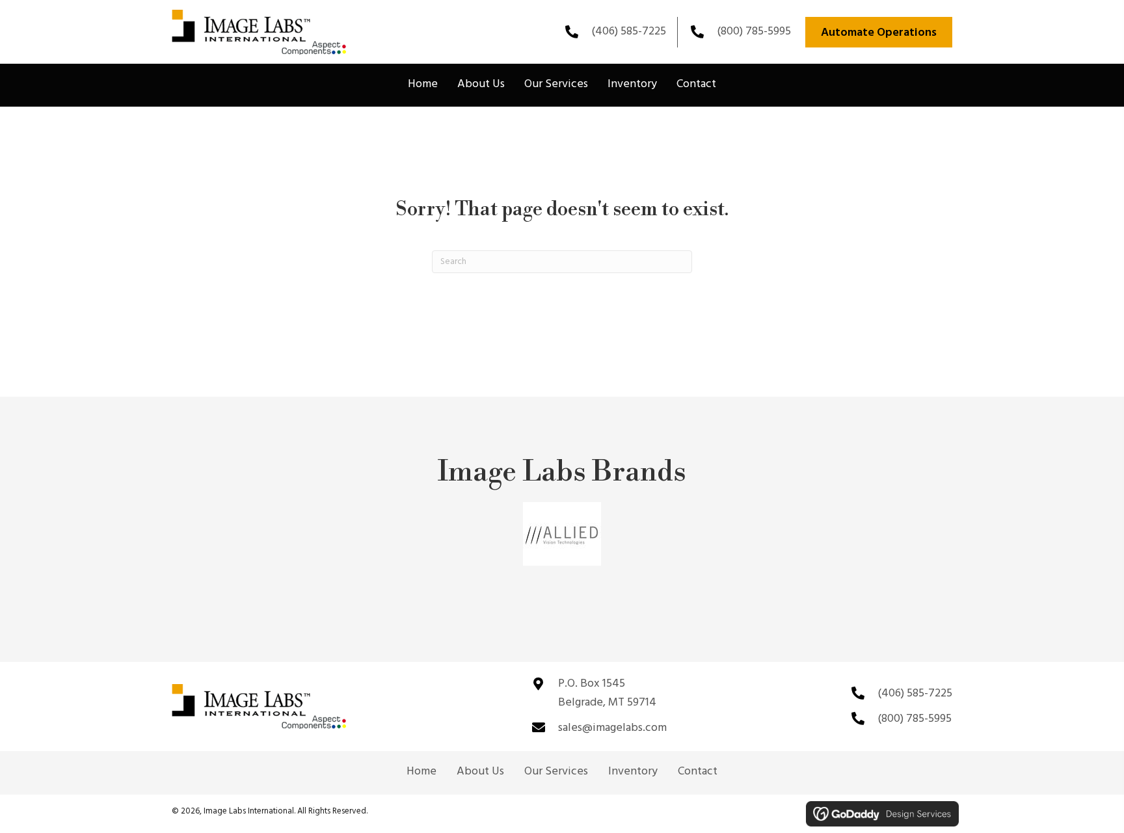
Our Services (556, 772)
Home (421, 772)
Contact (697, 772)
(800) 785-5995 (754, 31)
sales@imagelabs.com (612, 728)
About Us (480, 772)
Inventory (633, 772)
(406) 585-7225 (628, 31)
